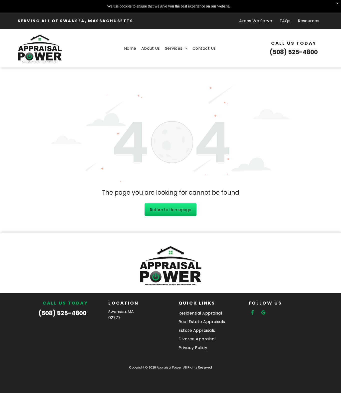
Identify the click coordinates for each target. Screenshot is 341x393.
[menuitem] (255, 20)
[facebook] (252, 313)
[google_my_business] (263, 313)
